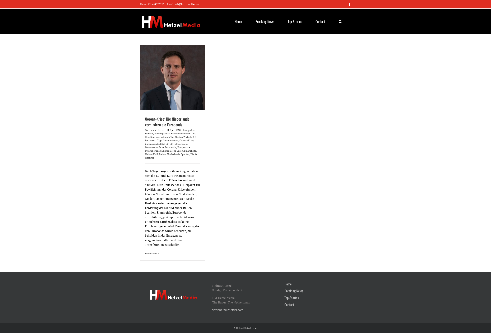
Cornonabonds (170, 140)
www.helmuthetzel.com (227, 310)
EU (167, 143)
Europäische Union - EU (183, 133)
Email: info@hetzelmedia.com (183, 4)
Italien (162, 154)
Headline (149, 137)
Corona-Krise (187, 140)
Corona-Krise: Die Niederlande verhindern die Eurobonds (167, 121)
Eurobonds (170, 147)
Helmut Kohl (151, 154)
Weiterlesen (151, 253)
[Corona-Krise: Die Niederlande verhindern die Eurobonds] (172, 77)
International (162, 137)
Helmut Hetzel (157, 130)
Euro (161, 147)
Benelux (149, 133)
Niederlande (173, 154)
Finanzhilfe (190, 150)
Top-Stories (176, 137)
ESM (162, 143)
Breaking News (162, 133)
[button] (340, 21)
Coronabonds (152, 143)
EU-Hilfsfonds (177, 143)
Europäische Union (173, 150)
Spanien (185, 154)
